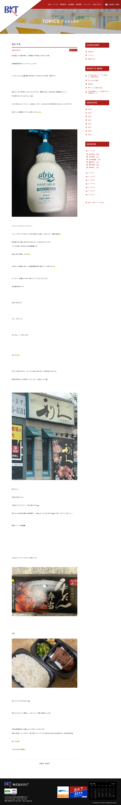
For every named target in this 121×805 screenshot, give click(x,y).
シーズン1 (91, 194)
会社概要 (71, 4)
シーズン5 (91, 180)
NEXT (47, 763)
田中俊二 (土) (94, 167)
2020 (89, 131)
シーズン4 (91, 184)
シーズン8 (91, 151)
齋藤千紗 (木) (94, 162)
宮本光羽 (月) (94, 154)
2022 (89, 124)
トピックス (87, 4)
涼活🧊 (90, 84)
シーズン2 (91, 191)
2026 (89, 109)
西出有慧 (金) (94, 165)
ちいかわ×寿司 (93, 80)
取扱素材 (63, 4)
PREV (41, 763)
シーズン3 (91, 187)
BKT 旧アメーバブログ (96, 202)
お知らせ (91, 52)
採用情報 (79, 4)
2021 (89, 127)
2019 (89, 134)
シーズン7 (91, 173)
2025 (89, 113)
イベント (91, 55)
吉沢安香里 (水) (94, 159)
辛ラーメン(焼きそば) (95, 88)
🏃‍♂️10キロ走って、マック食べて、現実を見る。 (98, 76)
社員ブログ (91, 59)
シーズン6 (91, 176)
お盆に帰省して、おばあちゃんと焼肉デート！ (98, 92)
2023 (89, 120)
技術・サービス (53, 4)
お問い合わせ (97, 4)
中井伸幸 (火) (94, 157)
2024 (89, 116)
